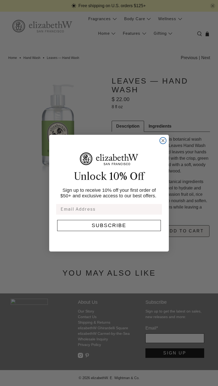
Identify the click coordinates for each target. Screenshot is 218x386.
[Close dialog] (163, 140)
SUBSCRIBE (109, 225)
